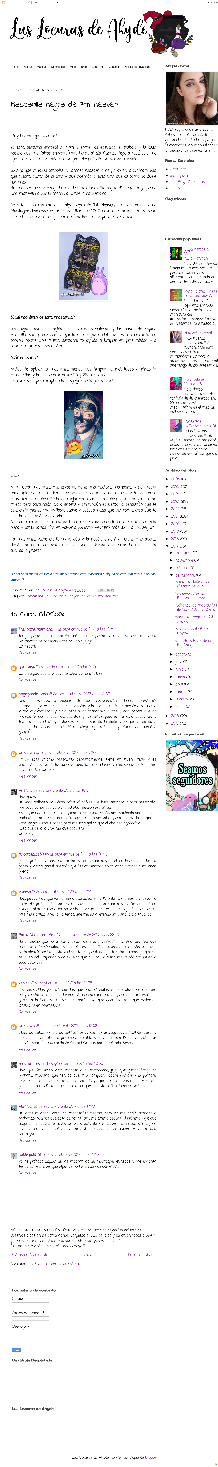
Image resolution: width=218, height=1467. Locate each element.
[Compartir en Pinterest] (112, 590)
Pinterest (178, 169)
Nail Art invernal (198, 333)
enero (180, 707)
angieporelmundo (33, 694)
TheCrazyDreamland (36, 629)
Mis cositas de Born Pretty (191, 631)
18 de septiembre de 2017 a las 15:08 (66, 1026)
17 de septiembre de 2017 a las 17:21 (61, 892)
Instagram (179, 176)
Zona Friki (98, 66)
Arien (23, 790)
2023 (176, 502)
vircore (24, 983)
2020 (176, 524)
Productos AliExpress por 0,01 (200, 424)
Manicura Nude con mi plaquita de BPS (193, 584)
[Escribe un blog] (102, 590)
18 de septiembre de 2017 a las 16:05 (72, 1064)
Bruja (84, 66)
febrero (182, 699)
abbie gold (27, 1155)
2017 (175, 546)
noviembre (184, 560)
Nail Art (28, 66)
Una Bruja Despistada (188, 182)
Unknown (27, 753)
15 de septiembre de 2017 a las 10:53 (79, 694)
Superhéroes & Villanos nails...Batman (196, 254)
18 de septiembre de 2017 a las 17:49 (64, 1106)
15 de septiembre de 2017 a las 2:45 (66, 667)
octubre (182, 568)
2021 (175, 516)
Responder (28, 653)
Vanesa (25, 892)
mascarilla (88, 596)
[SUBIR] (216, 1464)
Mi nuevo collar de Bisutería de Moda (191, 596)
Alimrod (26, 1106)
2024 (175, 494)
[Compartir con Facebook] (108, 590)
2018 (175, 539)
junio (180, 669)
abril (179, 684)
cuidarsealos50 (31, 854)
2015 (175, 723)
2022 (176, 509)
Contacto (114, 66)
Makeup (42, 66)
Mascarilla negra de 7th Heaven (194, 619)
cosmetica (35, 596)
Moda (73, 66)
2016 (175, 716)
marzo (181, 692)
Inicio (16, 66)
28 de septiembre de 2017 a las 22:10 (68, 1155)
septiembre (185, 575)
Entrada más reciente (29, 1255)
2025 (176, 487)
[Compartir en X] (105, 590)
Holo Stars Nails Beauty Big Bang (195, 643)
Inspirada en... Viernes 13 (195, 382)
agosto (181, 654)
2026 (176, 479)
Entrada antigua (141, 1255)
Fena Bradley (29, 1064)
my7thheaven (108, 596)
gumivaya (27, 667)
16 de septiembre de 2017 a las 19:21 (59, 790)
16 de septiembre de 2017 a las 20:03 (76, 854)
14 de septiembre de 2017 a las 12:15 (83, 629)
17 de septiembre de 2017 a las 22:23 (88, 935)
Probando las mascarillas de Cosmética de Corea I (196, 607)
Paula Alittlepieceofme (37, 935)
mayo (180, 677)
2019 (175, 531)
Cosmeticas (58, 66)
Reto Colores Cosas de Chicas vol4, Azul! (201, 293)
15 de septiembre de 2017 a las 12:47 (66, 753)
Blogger (151, 1458)
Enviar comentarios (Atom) (57, 1264)
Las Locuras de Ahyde (62, 596)
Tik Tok (176, 188)
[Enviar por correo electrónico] (99, 590)
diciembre (184, 553)
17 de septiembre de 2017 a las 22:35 (61, 983)
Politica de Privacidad (137, 66)
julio (179, 662)
